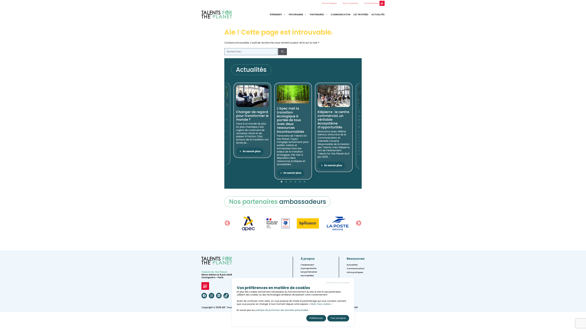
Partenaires (317, 14)
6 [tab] (304, 181)
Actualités (378, 14)
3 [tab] (290, 181)
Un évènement (371, 3)
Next (359, 223)
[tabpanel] (293, 131)
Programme (296, 14)
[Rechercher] (282, 51)
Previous (227, 223)
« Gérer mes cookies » (320, 304)
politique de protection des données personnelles (281, 310)
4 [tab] (295, 181)
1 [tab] (281, 181)
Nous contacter (350, 3)
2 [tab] (286, 181)
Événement (276, 14)
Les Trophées (360, 14)
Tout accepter (338, 318)
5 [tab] (299, 181)
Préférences (316, 318)
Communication (340, 14)
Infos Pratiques (329, 3)
